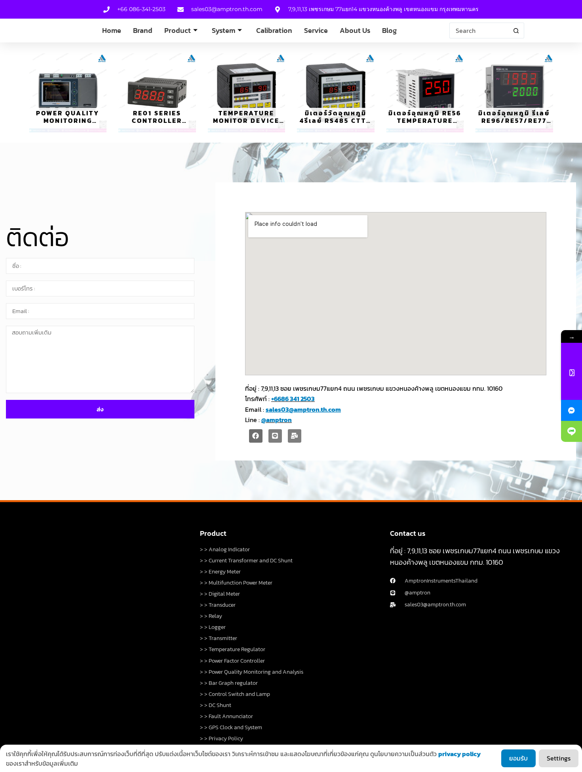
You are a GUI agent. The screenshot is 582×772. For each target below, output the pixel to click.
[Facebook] (255, 436)
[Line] (275, 436)
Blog (389, 30)
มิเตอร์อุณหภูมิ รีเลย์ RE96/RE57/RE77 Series (514, 120)
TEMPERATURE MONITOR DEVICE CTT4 (246, 120)
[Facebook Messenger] (571, 410)
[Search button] (516, 30)
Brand (142, 30)
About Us (355, 30)
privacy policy (459, 754)
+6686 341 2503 (293, 398)
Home (111, 30)
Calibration (274, 30)
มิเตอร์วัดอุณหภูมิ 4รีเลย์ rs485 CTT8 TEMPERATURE (335, 120)
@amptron (276, 419)
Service (316, 30)
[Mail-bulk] (294, 436)
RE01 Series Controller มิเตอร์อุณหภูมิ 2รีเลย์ (157, 124)
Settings (559, 758)
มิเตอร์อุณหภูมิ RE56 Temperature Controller (424, 120)
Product (177, 30)
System (223, 30)
